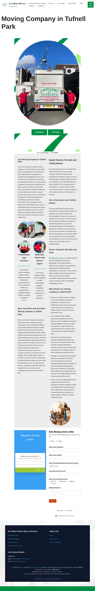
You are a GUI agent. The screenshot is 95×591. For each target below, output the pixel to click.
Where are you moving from (58, 447)
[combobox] (65, 466)
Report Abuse (60, 510)
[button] (54, 3)
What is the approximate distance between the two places (65, 463)
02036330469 (16, 559)
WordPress (16, 588)
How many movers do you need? (60, 471)
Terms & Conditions (55, 542)
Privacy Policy (53, 539)
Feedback (32, 6)
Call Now (90, 5)
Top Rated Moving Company (37, 3)
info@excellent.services (19, 561)
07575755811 (26, 559)
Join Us (51, 535)
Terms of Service (69, 510)
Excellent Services (13, 535)
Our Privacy (40, 6)
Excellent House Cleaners (15, 546)
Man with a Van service (59, 258)
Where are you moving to (58, 455)
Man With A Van (12, 542)
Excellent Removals (13, 539)
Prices (81, 3)
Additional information (55, 488)
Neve (3, 588)
